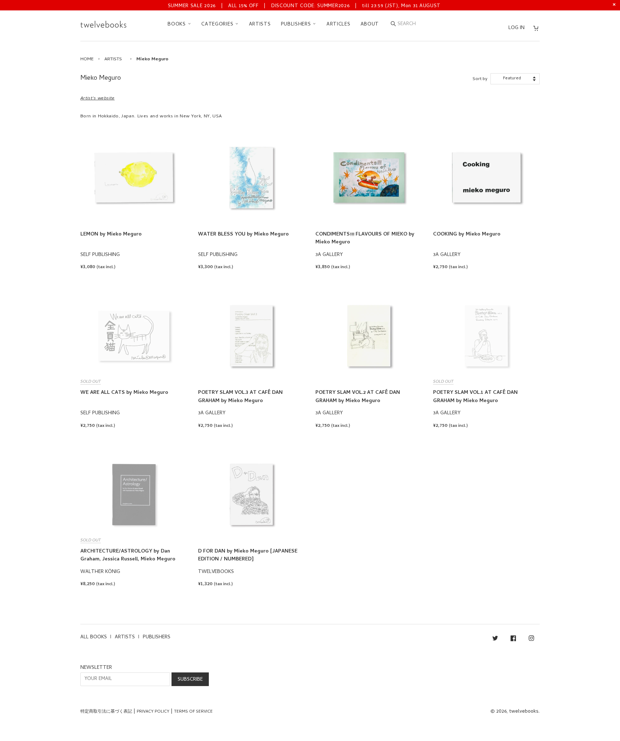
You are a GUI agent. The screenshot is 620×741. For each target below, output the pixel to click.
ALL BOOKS (93, 637)
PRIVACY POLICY (153, 712)
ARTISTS (260, 24)
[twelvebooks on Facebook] (513, 639)
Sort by (480, 79)
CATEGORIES (218, 24)
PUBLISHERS (297, 24)
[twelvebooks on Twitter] (495, 639)
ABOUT (370, 24)
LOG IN (516, 28)
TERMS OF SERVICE (193, 712)
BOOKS (177, 24)
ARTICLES (339, 24)
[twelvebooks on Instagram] (531, 639)
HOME (87, 59)
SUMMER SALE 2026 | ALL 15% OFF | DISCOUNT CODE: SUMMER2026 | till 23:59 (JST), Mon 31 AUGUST (304, 6)
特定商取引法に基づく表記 (106, 712)
